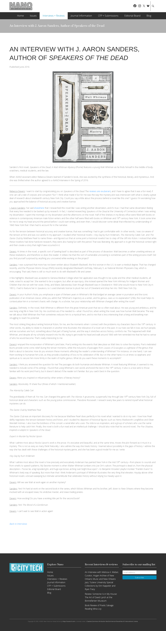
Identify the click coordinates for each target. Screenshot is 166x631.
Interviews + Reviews (54, 15)
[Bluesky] (148, 6)
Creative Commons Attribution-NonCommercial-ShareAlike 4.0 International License (112, 621)
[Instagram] (139, 6)
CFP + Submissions (108, 15)
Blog (149, 15)
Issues (33, 15)
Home (20, 15)
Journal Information (81, 15)
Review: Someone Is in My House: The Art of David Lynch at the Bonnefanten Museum (101, 597)
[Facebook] (134, 6)
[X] (144, 6)
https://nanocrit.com (68, 621)
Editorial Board (132, 15)
